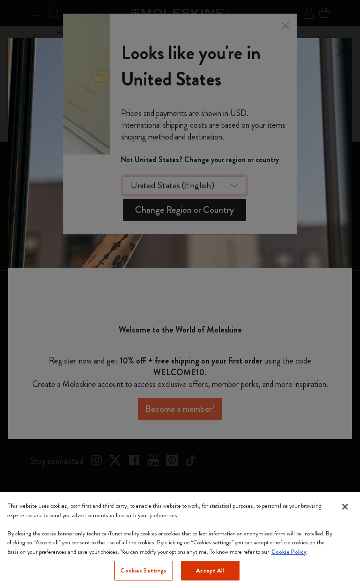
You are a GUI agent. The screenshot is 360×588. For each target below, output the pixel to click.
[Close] (345, 506)
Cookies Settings (143, 570)
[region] (180, 540)
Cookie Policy (289, 551)
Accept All (210, 570)
